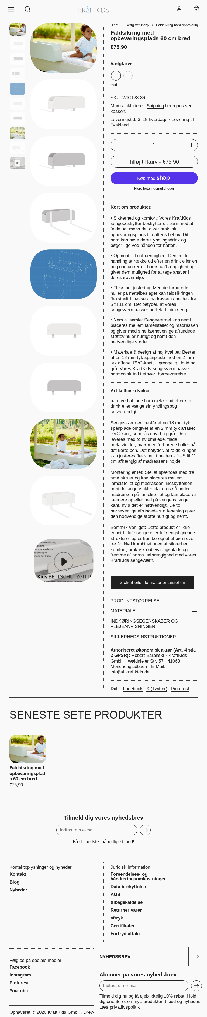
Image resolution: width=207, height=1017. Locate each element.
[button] (27, 9)
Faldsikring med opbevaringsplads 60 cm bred (28, 761)
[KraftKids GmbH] (103, 9)
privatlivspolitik (125, 1007)
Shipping (155, 105)
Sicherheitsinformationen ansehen (152, 582)
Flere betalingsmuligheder (154, 188)
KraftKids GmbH (64, 1012)
